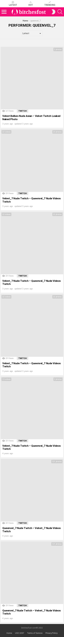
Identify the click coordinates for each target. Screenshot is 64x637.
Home (9, 633)
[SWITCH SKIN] (53, 12)
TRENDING (49, 5)
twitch (22, 111)
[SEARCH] (59, 12)
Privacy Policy (51, 633)
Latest (13, 5)
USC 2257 (19, 633)
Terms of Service (34, 633)
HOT (30, 5)
